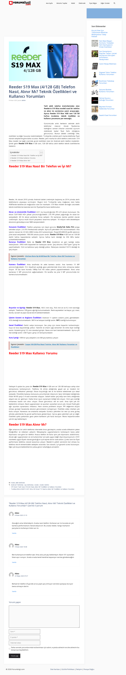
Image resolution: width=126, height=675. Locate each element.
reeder (36, 485)
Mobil (73, 3)
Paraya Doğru (89, 669)
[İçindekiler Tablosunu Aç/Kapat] (40, 152)
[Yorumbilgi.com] (20, 3)
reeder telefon (44, 485)
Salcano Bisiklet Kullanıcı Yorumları (106, 90)
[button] (114, 3)
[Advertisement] (44, 22)
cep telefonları (29, 485)
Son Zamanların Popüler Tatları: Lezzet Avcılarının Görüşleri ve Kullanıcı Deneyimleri (108, 55)
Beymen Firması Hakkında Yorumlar (106, 107)
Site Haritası (55, 669)
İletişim (79, 669)
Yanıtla (14, 533)
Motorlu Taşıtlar (62, 3)
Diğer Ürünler (105, 3)
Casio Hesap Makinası (107, 64)
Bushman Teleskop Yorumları (106, 82)
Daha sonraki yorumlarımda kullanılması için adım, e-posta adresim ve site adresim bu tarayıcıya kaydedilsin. (45, 648)
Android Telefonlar (17, 485)
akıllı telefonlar (20, 483)
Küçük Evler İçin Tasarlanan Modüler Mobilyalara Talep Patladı (100, 33)
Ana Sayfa (49, 3)
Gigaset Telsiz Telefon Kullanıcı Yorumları (107, 73)
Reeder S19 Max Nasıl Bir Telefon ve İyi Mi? (26, 155)
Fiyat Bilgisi (93, 3)
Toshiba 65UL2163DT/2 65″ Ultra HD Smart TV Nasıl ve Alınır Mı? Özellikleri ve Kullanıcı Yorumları (42, 489)
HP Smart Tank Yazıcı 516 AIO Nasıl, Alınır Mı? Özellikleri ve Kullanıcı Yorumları (36, 487)
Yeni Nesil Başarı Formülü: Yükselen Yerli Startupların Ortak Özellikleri (106, 44)
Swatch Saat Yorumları (108, 115)
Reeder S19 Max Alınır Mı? (20, 160)
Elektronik (82, 3)
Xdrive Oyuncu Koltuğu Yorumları (106, 99)
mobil (13, 483)
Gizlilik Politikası (68, 669)
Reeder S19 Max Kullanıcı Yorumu (23, 158)
